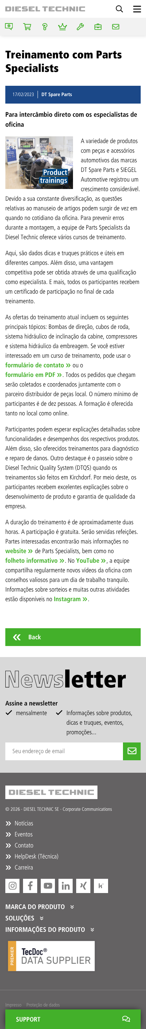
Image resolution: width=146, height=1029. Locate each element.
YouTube (88, 561)
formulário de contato (34, 365)
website (15, 551)
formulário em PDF (30, 375)
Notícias (23, 823)
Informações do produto (46, 930)
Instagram (67, 599)
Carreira (23, 867)
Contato (23, 845)
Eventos (23, 834)
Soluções (20, 918)
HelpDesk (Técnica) (35, 856)
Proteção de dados (43, 1005)
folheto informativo (31, 561)
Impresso (13, 1005)
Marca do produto (36, 907)
